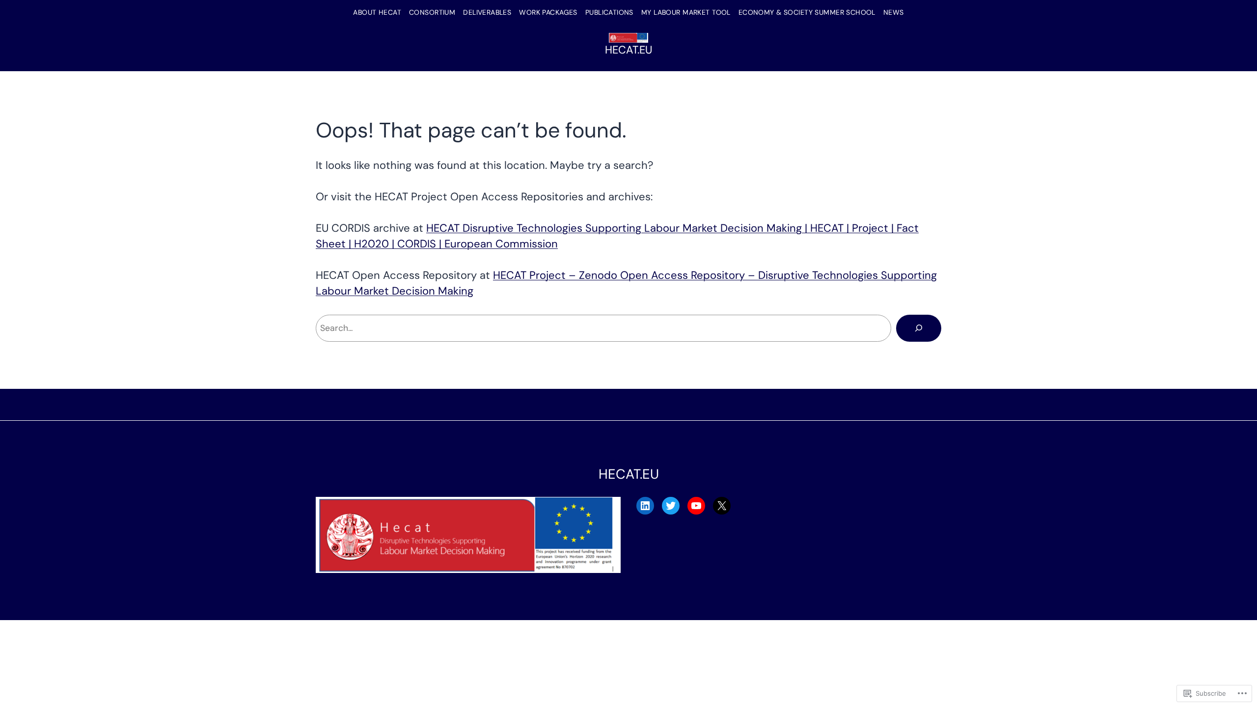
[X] (722, 506)
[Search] (918, 328)
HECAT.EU (628, 50)
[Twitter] (671, 506)
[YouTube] (696, 506)
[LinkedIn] (645, 506)
